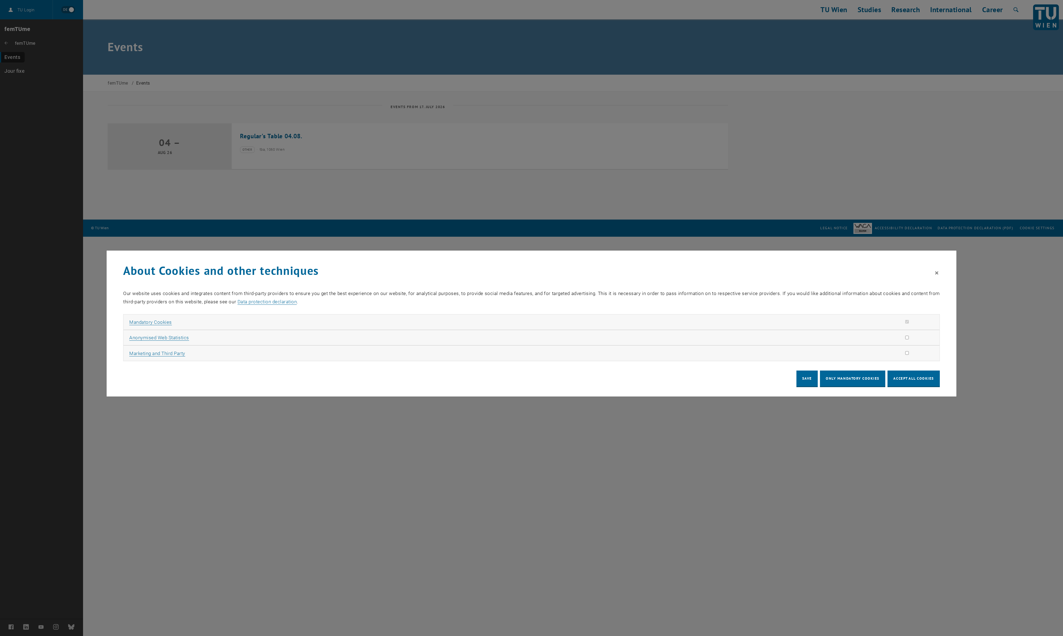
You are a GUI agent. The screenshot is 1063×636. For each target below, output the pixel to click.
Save (807, 378)
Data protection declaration (267, 301)
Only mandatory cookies (852, 378)
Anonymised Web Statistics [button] (159, 337)
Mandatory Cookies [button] (150, 322)
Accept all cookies (913, 378)
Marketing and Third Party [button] (157, 353)
